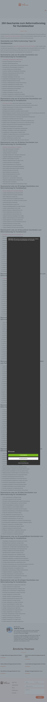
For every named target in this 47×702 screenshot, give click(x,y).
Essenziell (12, 451)
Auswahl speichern (23, 458)
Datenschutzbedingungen (23, 463)
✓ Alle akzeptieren (23, 455)
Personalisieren (23, 461)
